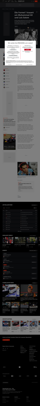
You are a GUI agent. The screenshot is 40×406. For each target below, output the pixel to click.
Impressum (9, 64)
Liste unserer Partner (28, 62)
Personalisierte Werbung (13, 55)
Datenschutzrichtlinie (19, 64)
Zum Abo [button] (27, 49)
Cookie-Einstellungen (29, 64)
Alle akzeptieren (13, 49)
